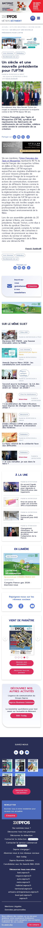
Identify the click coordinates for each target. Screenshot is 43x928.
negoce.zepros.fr (23, 875)
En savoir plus (7, 924)
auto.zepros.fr (23, 879)
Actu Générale (8, 53)
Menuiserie (24, 414)
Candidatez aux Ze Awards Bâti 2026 (22, 864)
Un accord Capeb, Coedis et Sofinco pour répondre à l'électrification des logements (29, 488)
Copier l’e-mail (33, 839)
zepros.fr (23, 898)
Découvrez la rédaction (21, 835)
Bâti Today (21, 715)
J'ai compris (34, 924)
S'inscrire (32, 286)
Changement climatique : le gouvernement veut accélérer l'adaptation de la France (29, 533)
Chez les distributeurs (28, 394)
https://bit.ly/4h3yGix (21, 6)
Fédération (20, 53)
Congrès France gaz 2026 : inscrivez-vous (17, 583)
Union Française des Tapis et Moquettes (20, 159)
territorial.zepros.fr (23, 888)
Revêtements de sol (10, 57)
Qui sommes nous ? (21, 828)
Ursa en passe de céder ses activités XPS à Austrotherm (29, 504)
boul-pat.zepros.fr (23, 895)
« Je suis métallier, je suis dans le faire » (18, 462)
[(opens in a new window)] (21, 43)
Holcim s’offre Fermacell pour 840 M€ (29, 517)
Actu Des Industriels (18, 27)
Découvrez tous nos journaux (21, 671)
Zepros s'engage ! (21, 849)
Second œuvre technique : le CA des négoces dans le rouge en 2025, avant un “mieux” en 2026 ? (20, 386)
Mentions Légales (13, 906)
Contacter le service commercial (21, 842)
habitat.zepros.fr (23, 885)
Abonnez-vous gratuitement (21, 663)
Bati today (22, 856)
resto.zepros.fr (23, 882)
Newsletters (32, 18)
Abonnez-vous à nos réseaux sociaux (21, 853)
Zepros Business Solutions (21, 702)
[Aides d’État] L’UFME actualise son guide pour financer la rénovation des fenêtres (19, 425)
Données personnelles (15, 909)
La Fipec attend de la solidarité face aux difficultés (20, 444)
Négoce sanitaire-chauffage (23, 373)
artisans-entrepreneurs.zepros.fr (23, 892)
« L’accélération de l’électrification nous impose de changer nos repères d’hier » (21, 405)
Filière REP (24, 332)
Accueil (5, 27)
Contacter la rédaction (16, 839)
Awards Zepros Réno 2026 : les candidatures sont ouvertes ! (17, 363)
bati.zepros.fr (23, 872)
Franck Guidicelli (11, 79)
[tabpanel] (21, 640)
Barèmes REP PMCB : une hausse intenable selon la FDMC (18, 342)
